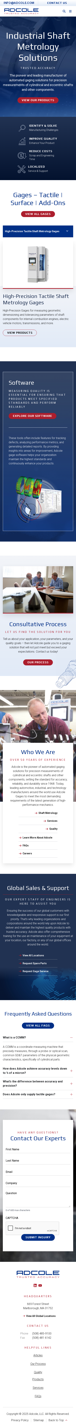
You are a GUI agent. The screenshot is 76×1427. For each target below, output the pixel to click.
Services (38, 1387)
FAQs (38, 1396)
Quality (38, 1372)
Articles (38, 1355)
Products (38, 1379)
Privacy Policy (20, 1420)
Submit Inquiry (37, 1237)
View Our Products (38, 100)
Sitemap (38, 1420)
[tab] (38, 231)
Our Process (38, 1363)
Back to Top (56, 1420)
